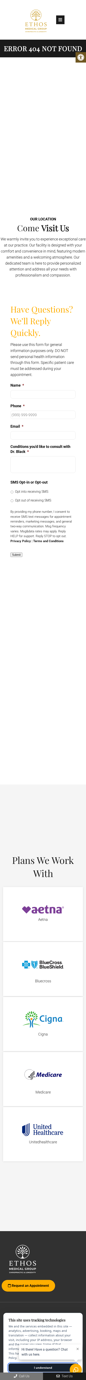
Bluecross (43, 981)
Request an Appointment (30, 1286)
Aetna (43, 919)
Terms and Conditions (48, 541)
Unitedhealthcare (43, 1142)
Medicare (43, 1092)
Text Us (67, 1376)
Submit (16, 554)
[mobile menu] (60, 19)
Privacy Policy (20, 541)
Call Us (23, 1376)
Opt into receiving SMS (31, 492)
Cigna (43, 1034)
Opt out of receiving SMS (33, 500)
